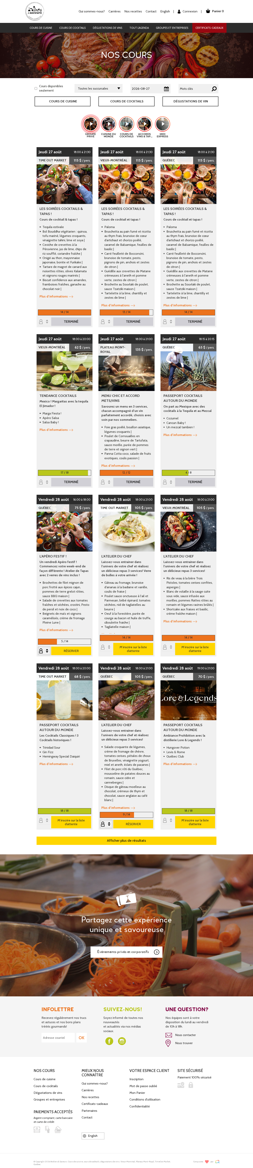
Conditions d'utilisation (144, 1099)
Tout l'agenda (139, 27)
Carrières (115, 11)
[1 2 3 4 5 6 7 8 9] (44, 651)
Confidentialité (139, 1106)
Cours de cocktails (72, 27)
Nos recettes (90, 1097)
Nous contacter (185, 1035)
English (165, 11)
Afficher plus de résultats (126, 840)
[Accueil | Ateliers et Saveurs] (36, 11)
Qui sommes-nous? (95, 1083)
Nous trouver (183, 1043)
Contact (151, 11)
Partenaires (89, 1111)
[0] (44, 322)
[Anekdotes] (217, 1162)
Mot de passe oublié (143, 1086)
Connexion (189, 11)
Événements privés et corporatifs (123, 952)
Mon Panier (137, 1093)
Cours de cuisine (41, 27)
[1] (106, 322)
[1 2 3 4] (168, 482)
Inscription (136, 1079)
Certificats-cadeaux (209, 27)
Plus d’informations (54, 296)
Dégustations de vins (107, 27)
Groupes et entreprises (172, 27)
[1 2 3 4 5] (106, 824)
